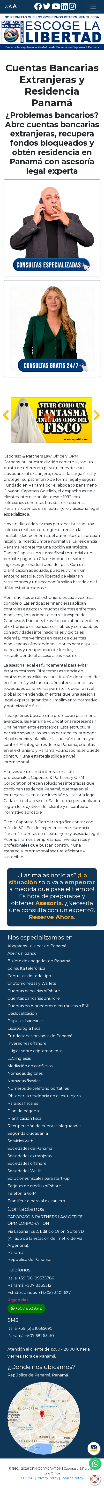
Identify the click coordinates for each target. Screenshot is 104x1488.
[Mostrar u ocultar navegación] (93, 7)
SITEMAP (28, 1478)
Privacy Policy (47, 1478)
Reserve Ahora (51, 917)
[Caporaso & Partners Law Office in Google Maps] (43, 1418)
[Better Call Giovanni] (52, 227)
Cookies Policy (71, 1478)
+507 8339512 (28, 1308)
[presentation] (6, 415)
